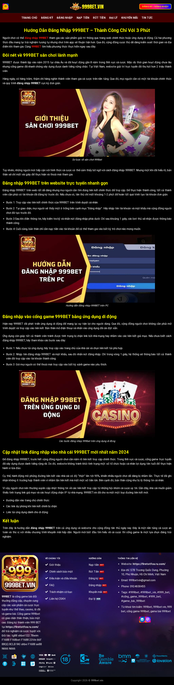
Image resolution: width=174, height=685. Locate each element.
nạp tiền (83, 17)
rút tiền (99, 17)
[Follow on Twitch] (148, 619)
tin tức (147, 17)
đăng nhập (65, 17)
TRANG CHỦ (29, 17)
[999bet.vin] (87, 7)
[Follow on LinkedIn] (142, 619)
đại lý (113, 17)
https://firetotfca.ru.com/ (22, 627)
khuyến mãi (129, 17)
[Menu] (5, 6)
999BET (6, 596)
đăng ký (47, 17)
